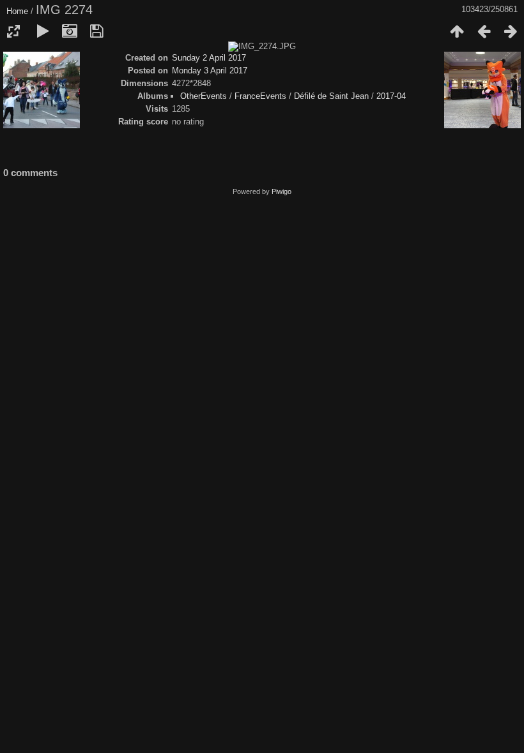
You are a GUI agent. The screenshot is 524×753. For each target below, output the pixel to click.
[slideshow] (42, 31)
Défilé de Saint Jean (331, 96)
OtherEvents (203, 96)
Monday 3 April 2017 (209, 70)
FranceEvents (260, 96)
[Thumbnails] (456, 31)
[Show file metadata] (69, 31)
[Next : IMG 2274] (510, 31)
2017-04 (391, 96)
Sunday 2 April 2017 (209, 58)
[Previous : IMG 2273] (483, 31)
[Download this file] (96, 31)
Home (17, 11)
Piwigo (281, 191)
